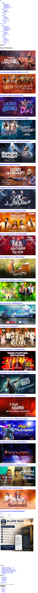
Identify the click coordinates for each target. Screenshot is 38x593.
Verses (3, 41)
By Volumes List (6, 40)
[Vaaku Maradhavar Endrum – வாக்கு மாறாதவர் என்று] (18, 393)
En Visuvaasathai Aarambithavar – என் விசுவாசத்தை (12, 280)
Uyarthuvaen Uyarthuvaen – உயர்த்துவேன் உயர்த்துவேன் (13, 210)
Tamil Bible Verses (6, 42)
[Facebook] (0, 586)
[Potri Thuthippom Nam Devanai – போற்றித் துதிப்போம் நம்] (18, 439)
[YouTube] (4, 586)
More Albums (4, 573)
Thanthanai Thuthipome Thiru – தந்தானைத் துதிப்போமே (13, 233)
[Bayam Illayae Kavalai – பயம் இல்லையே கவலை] (18, 301)
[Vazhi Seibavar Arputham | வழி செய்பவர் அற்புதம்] (18, 93)
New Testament (4, 578)
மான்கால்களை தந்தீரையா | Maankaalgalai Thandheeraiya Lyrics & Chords (18, 187)
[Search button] (9, 515)
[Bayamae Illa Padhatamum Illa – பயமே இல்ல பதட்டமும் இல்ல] (18, 116)
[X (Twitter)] (1, 586)
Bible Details (6, 32)
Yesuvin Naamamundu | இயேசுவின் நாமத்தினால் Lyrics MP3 (14, 72)
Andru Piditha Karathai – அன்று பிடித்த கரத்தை (11, 488)
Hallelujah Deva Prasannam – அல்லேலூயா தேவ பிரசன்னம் (14, 418)
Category (3, 34)
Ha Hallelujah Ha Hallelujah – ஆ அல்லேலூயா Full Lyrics (14, 464)
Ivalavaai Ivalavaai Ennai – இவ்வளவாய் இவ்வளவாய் (12, 511)
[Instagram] (2, 586)
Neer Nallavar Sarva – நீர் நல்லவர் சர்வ (9, 326)
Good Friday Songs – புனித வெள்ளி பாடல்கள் (9, 570)
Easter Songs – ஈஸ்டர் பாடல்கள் (6, 568)
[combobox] (4, 515)
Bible (2, 31)
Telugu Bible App (6, 30)
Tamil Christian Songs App (8, 29)
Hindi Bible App (6, 26)
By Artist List (6, 38)
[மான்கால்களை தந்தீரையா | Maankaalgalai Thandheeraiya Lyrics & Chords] (18, 185)
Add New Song (4, 587)
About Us (3, 589)
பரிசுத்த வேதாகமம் (5, 579)
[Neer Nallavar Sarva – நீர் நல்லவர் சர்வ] (18, 324)
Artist (4, 35)
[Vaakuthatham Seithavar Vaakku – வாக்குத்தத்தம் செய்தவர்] (18, 370)
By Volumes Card (6, 39)
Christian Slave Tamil (3, 23)
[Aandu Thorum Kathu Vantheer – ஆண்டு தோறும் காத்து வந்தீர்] (18, 139)
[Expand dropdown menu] (4, 37)
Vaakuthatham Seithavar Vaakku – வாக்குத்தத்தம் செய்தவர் (14, 372)
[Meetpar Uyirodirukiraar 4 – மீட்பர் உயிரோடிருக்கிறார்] (18, 347)
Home (3, 24)
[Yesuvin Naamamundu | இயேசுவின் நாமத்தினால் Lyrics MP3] (18, 70)
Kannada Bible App (7, 27)
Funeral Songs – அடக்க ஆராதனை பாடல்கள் (8, 569)
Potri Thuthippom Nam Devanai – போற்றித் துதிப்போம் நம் (13, 441)
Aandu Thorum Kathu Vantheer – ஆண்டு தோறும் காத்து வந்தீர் (15, 141)
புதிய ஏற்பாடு (4, 581)
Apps (2, 25)
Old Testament (4, 577)
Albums (5, 36)
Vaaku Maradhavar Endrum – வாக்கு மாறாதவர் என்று (12, 395)
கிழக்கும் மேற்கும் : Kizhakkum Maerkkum (10, 164)
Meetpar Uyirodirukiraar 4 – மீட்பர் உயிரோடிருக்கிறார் (12, 349)
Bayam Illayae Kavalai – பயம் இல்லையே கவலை (11, 303)
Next (1, 513)
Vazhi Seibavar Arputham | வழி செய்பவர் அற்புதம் (11, 95)
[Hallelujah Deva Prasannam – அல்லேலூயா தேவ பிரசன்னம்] (18, 416)
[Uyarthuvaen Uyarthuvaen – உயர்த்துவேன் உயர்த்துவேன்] (18, 208)
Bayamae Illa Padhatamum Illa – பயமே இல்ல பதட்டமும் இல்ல (14, 118)
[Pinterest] (3, 586)
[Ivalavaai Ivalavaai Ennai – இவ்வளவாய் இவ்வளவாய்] (18, 509)
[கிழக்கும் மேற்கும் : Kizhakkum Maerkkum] (18, 162)
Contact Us (3, 591)
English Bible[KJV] (7, 33)
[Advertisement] (19, 558)
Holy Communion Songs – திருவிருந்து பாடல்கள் (9, 571)
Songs (3, 37)
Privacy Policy (4, 590)
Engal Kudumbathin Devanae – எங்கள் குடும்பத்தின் (12, 257)
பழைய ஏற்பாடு (4, 580)
